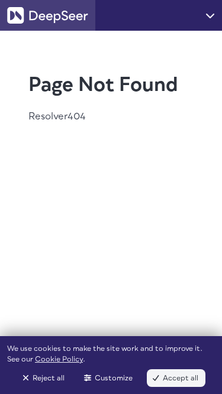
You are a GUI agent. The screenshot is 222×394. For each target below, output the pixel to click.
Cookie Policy (59, 358)
